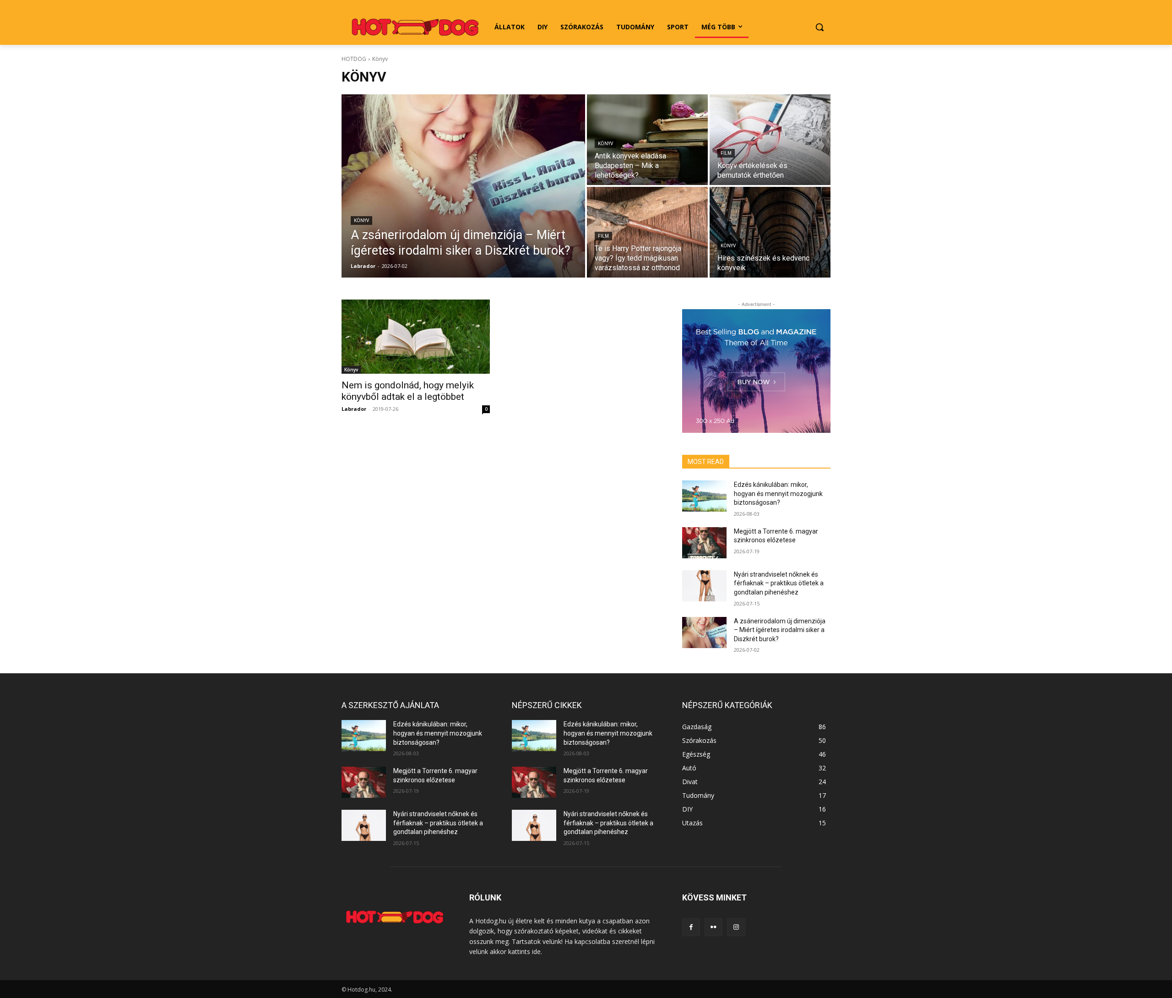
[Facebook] (691, 927)
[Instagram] (736, 927)
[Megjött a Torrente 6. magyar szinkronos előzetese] (704, 542)
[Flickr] (713, 927)
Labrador (354, 408)
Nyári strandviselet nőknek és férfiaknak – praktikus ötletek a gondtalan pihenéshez (779, 583)
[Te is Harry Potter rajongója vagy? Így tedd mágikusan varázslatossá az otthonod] (647, 232)
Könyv (361, 220)
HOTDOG (354, 59)
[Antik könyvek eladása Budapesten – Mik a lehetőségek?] (647, 139)
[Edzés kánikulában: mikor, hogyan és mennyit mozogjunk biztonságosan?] (704, 496)
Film (726, 153)
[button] (819, 27)
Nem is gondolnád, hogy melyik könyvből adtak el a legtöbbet (408, 391)
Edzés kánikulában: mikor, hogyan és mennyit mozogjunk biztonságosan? (778, 493)
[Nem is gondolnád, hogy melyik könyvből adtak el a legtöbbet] (416, 337)
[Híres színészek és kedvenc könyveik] (770, 232)
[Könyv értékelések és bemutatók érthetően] (770, 139)
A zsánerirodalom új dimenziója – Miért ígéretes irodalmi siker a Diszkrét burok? (779, 630)
